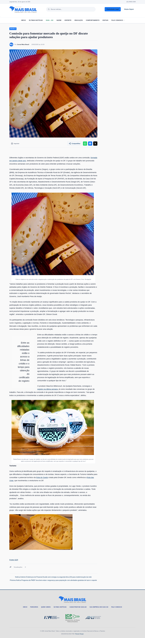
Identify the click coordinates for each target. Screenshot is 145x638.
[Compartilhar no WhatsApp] (85, 143)
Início (23, 20)
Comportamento (92, 20)
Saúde (59, 20)
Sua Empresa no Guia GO (99, 607)
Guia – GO (49, 20)
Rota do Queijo (42, 477)
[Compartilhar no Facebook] (90, 143)
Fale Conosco (117, 20)
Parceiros (34, 607)
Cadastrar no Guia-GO (78, 607)
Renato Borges (79, 634)
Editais (105, 20)
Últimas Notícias (36, 20)
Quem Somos (46, 607)
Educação (79, 20)
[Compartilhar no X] (95, 143)
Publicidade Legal (113, 9)
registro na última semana (47, 389)
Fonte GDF (13, 560)
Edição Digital (129, 9)
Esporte (68, 20)
